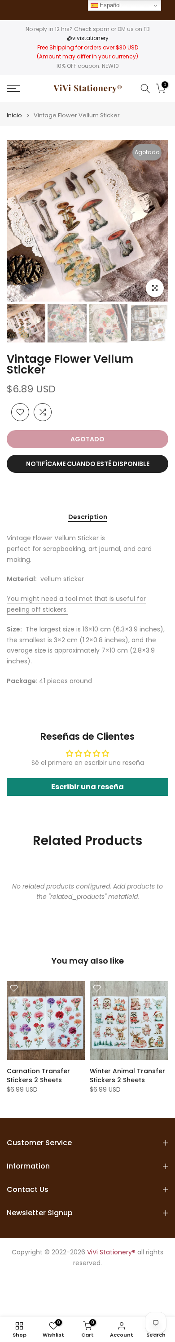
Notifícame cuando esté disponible (87, 463)
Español (109, 5)
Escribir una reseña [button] (87, 787)
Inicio (14, 115)
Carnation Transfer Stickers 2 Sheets (38, 1075)
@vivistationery (88, 38)
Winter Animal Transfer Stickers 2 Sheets (127, 1075)
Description (87, 517)
